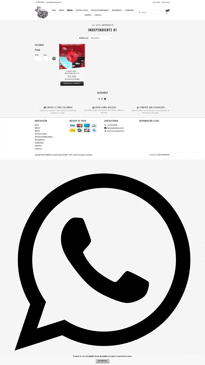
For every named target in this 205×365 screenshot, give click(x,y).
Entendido (102, 361)
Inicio (93, 25)
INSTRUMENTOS (117, 10)
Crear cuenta (156, 2)
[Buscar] (139, 12)
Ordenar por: (84, 38)
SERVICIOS (88, 15)
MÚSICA (70, 10)
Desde (36, 55)
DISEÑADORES (129, 10)
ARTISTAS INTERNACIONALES (100, 10)
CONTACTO (97, 15)
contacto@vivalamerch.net (53, 2)
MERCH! (61, 10)
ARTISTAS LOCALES (82, 10)
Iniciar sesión (166, 2)
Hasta (45, 55)
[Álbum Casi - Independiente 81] (72, 57)
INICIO (54, 10)
